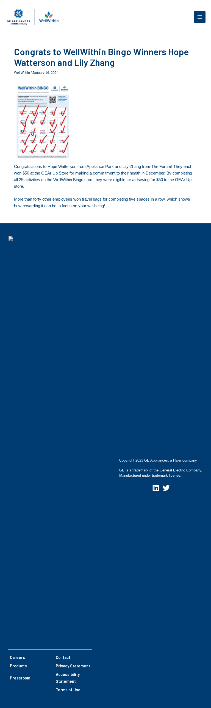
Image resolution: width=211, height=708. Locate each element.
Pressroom (20, 677)
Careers (17, 657)
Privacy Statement (73, 665)
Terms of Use (68, 689)
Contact (63, 657)
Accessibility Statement (68, 677)
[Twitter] (166, 487)
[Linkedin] (155, 487)
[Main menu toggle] (200, 17)
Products (18, 665)
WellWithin (22, 73)
